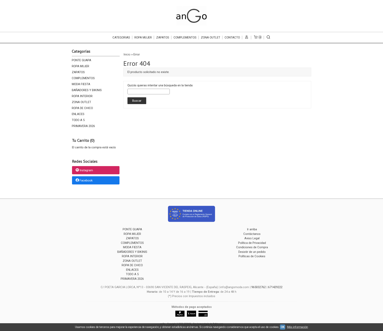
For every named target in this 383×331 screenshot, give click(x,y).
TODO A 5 (78, 120)
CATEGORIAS (121, 37)
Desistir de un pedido (252, 252)
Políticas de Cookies (252, 256)
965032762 (258, 287)
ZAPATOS (162, 37)
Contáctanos (252, 234)
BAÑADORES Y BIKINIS (87, 90)
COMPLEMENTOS (185, 37)
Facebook (86, 180)
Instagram (86, 170)
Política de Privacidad (252, 243)
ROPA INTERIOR (82, 96)
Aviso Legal (252, 238)
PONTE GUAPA (81, 60)
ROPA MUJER (143, 37)
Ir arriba (252, 229)
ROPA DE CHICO (82, 108)
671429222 (275, 287)
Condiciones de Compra (252, 247)
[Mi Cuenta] (247, 37)
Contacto (232, 37)
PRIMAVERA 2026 (83, 126)
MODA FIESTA (81, 84)
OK (282, 327)
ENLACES (78, 114)
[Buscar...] (268, 37)
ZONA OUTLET (210, 37)
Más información (297, 327)
